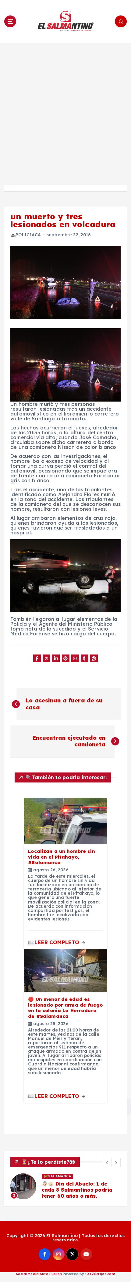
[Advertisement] (65, 111)
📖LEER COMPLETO (54, 942)
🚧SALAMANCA (57, 1176)
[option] (65, 1186)
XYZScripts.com (101, 1274)
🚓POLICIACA (25, 234)
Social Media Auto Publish (39, 1274)
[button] (107, 1162)
